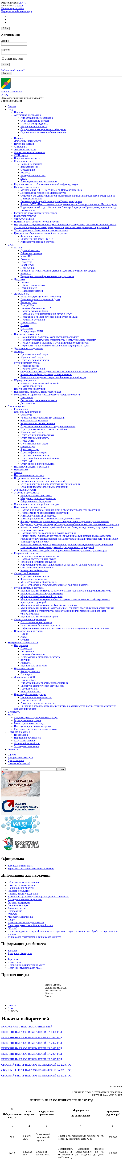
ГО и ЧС (12, 928)
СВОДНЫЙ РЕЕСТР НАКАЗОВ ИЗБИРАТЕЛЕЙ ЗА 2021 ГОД (36, 1070)
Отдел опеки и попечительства (37, 463)
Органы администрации (27, 412)
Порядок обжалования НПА (35, 308)
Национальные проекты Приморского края (37, 391)
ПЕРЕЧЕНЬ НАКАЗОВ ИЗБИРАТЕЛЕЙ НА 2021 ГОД (31, 1037)
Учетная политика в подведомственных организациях (50, 484)
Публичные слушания (32, 319)
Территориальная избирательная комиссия (31, 868)
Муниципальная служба (27, 362)
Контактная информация (34, 570)
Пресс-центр (27, 440)
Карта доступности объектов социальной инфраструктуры (46, 184)
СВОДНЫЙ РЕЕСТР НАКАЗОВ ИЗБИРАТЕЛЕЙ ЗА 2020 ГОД (36, 1064)
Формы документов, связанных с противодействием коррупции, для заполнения (64, 521)
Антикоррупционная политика (37, 241)
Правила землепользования (23, 893)
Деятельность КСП (24, 677)
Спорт (23, 178)
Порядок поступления (32, 368)
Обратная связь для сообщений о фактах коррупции (48, 533)
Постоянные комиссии (26, 334)
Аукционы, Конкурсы (20, 953)
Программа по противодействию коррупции (44, 512)
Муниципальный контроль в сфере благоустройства (49, 605)
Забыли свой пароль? (13, 70)
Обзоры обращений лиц (27, 743)
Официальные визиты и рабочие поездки (43, 132)
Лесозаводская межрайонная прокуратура (43, 192)
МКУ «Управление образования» (38, 582)
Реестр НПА (27, 305)
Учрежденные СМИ (25, 489)
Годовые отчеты (29, 688)
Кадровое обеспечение (26, 553)
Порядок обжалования (32, 654)
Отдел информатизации (33, 452)
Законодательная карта (26, 746)
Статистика (26, 328)
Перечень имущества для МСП (25, 967)
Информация (21, 645)
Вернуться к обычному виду (16, 11)
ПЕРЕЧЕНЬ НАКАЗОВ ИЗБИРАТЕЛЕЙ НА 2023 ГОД (31, 1048)
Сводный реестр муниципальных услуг (35, 717)
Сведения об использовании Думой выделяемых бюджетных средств (58, 270)
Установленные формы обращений (39, 383)
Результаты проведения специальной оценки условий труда (53, 377)
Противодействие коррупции (30, 388)
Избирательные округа (32, 285)
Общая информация (31, 253)
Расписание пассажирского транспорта (35, 213)
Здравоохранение (30, 166)
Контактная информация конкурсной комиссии (46, 374)
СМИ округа (21, 155)
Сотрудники (27, 651)
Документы (14, 711)
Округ (11, 109)
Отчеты (24, 325)
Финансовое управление (34, 420)
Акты (23, 636)
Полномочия (27, 267)
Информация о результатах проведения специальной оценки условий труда (61, 564)
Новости (19, 112)
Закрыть (7, 73)
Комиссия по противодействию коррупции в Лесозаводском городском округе (63, 550)
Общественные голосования (29, 152)
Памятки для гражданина (34, 123)
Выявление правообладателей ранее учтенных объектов (38, 896)
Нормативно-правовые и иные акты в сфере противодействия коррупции (60, 510)
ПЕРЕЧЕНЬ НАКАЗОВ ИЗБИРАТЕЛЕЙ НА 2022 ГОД (31, 1043)
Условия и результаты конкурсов (38, 561)
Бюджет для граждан (19, 902)
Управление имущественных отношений (42, 417)
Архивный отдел (29, 449)
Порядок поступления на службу (38, 559)
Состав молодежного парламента (38, 400)
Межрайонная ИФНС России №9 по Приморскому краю (51, 190)
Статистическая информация (30, 619)
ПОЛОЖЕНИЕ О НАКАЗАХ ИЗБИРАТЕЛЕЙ (26, 1026)
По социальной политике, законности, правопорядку (49, 337)
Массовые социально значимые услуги (35, 729)
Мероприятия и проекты (33, 126)
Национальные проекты (27, 158)
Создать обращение (24, 740)
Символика (20, 146)
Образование (27, 169)
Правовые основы (24, 668)
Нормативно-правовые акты (36, 697)
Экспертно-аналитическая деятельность (42, 685)
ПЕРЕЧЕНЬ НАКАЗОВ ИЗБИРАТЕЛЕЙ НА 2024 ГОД (31, 1053)
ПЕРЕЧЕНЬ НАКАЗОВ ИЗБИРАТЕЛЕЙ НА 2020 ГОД (31, 1032)
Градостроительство (25, 215)
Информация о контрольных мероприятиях (44, 682)
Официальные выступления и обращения (43, 129)
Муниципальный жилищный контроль (41, 593)
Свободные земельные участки (25, 899)
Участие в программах (26, 492)
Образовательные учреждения (36, 567)
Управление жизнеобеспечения (37, 423)
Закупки (25, 659)
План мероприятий (30, 700)
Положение (26, 397)
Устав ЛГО (26, 256)
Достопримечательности (27, 141)
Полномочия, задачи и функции (31, 466)
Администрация (16, 406)
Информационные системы (29, 475)
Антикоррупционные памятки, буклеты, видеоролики (50, 518)
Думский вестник (30, 250)
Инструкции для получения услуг (32, 726)
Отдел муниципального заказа (37, 435)
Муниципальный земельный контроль (41, 596)
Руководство (27, 259)
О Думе (18, 247)
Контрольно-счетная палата (23, 642)
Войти (5, 28)
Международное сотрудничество (38, 498)
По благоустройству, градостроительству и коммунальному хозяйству (58, 339)
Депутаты (19, 279)
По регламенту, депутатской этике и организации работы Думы (55, 345)
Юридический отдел (31, 357)
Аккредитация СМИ (31, 331)
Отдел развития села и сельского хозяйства (43, 429)
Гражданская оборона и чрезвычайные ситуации (40, 233)
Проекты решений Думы (34, 311)
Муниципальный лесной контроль (39, 616)
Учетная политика (30, 691)
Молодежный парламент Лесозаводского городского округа (47, 394)
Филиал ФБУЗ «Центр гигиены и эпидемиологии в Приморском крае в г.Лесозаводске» (68, 204)
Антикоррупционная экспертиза (38, 515)
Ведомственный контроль (28, 631)
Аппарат (19, 351)
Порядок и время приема (27, 737)
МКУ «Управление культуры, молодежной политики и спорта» (55, 584)
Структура (26, 262)
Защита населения (30, 236)
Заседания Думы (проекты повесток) (40, 296)
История (18, 138)
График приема (28, 288)
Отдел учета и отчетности (34, 360)
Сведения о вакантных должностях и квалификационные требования (58, 371)
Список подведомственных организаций (42, 481)
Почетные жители (24, 143)
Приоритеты (21, 469)
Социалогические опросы (34, 120)
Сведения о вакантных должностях (39, 556)
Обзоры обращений (31, 386)
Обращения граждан (25, 380)
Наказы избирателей (31, 290)
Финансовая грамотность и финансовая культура (34, 937)
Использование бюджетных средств (40, 625)
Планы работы (28, 322)
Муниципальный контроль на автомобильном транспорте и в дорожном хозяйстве (65, 590)
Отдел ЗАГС (27, 461)
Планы (24, 633)
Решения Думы (28, 302)
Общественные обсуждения (35, 501)
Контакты (25, 273)
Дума (10, 244)
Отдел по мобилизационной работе (39, 458)
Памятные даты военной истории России (36, 221)
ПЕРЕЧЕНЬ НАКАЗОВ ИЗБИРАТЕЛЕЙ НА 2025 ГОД (31, 1059)
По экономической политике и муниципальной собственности (54, 342)
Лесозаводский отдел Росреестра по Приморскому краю (51, 201)
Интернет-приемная (19, 732)
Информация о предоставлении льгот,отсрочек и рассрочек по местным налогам (64, 628)
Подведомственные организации (32, 478)
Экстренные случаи (25, 149)
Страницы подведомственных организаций (44, 486)
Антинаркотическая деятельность (38, 181)
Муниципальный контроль (29, 587)
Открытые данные (24, 218)
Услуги (11, 714)
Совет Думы (27, 264)
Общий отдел (27, 446)
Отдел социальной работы (34, 437)
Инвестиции (14, 962)
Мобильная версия (11, 91)
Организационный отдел (34, 354)
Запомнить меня (14, 58)
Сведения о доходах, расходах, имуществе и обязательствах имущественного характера (68, 706)
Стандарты (26, 674)
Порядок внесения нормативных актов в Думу (46, 313)
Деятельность (21, 293)
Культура (25, 172)
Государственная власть (27, 187)
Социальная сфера (24, 161)
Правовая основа (29, 365)
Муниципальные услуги (27, 720)
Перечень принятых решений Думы (40, 299)
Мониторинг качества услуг (29, 723)
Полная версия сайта (12, 8)
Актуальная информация (27, 115)
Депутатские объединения (28, 348)
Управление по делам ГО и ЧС (37, 239)
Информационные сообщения (36, 117)
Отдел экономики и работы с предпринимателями (47, 426)
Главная (12, 106)
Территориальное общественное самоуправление (41, 230)
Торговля (13, 959)
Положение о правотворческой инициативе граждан (49, 316)
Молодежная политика (32, 175)
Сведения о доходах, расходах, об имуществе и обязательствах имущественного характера (69, 524)
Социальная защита (31, 164)
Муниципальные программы (36, 495)
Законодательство (30, 671)
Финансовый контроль (26, 573)
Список (24, 282)
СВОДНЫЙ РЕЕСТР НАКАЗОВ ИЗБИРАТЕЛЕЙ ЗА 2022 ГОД (36, 1075)
